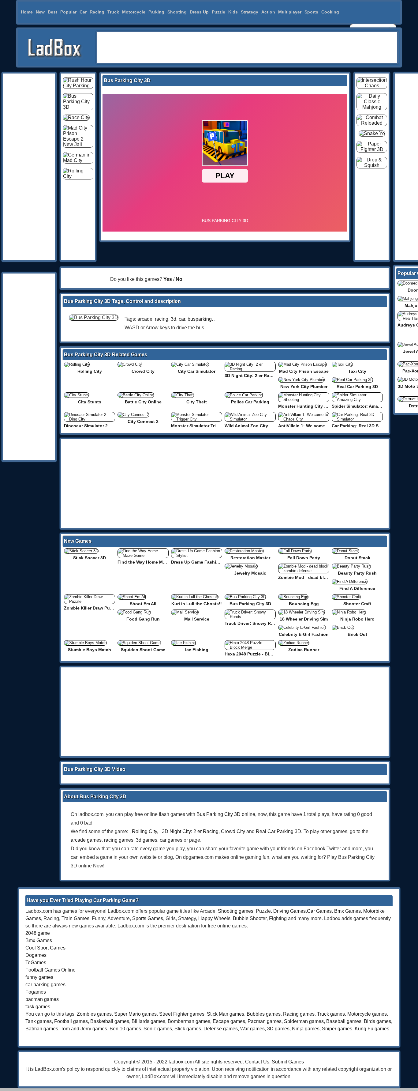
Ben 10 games (125, 1028)
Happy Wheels (214, 918)
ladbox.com (181, 1061)
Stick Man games (225, 1014)
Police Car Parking (250, 401)
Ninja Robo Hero (357, 619)
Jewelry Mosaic (250, 573)
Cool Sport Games (45, 947)
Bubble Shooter (250, 918)
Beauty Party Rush (357, 573)
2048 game (37, 933)
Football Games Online (50, 969)
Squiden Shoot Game (143, 649)
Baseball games (343, 1021)
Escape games (229, 1021)
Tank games (38, 1021)
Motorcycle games (367, 1014)
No (179, 279)
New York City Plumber (303, 386)
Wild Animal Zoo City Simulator (257, 425)
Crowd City (143, 371)
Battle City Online (143, 401)
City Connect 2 (143, 421)
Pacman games (265, 1021)
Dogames (36, 955)
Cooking (330, 11)
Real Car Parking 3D (357, 386)
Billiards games (148, 1021)
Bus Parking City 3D (250, 603)
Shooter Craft (357, 603)
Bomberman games (189, 1021)
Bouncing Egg (304, 603)
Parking (156, 11)
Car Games (319, 911)
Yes (167, 279)
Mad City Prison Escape (304, 371)
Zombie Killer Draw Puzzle (91, 608)
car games (171, 840)
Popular (68, 11)
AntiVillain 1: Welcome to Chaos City (316, 425)
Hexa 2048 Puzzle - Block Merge (258, 653)
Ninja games (305, 1028)
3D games (278, 1028)
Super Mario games (135, 1014)
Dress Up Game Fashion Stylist (203, 562)
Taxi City (357, 371)
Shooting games (235, 911)
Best (52, 11)
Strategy (249, 11)
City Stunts (89, 401)
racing (161, 319)
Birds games (377, 1021)
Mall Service (196, 619)
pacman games (42, 999)
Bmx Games (347, 911)
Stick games (187, 1028)
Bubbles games (264, 1014)
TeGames (35, 962)
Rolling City (89, 371)
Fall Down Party (303, 557)
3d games (146, 840)
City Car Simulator (196, 371)
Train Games (75, 918)
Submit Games (288, 1061)
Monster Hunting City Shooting (310, 406)
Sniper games (337, 1028)
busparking (200, 319)
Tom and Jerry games (84, 1028)
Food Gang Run (143, 619)
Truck (113, 11)
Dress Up (199, 11)
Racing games (299, 1014)
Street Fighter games (181, 1014)
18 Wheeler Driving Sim (304, 619)
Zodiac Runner (303, 649)
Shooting (177, 11)
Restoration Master (250, 557)
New (40, 11)
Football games (71, 1021)
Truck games (331, 1014)
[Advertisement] (247, 47)
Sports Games (147, 918)
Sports (311, 11)
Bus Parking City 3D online (225, 814)
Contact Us (257, 1061)
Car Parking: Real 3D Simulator (364, 425)
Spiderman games (304, 1021)
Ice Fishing (196, 649)
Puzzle (218, 11)
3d (173, 319)
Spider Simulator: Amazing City (364, 406)
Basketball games (109, 1021)
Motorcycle (133, 11)
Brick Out (357, 634)
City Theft (196, 401)
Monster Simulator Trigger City (203, 425)
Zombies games (94, 1014)
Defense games (220, 1028)
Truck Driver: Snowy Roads (253, 623)
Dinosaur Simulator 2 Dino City (96, 425)
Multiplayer (289, 11)
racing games (118, 840)
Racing (97, 11)
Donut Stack (357, 557)
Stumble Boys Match (89, 649)
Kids (233, 11)
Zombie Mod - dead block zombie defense (322, 577)
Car (83, 11)
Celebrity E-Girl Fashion (304, 634)
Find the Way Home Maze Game (150, 562)
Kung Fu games (372, 1028)
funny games (39, 977)
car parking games (45, 984)
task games (37, 1006)
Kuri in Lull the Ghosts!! (196, 603)
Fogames (35, 992)
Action (268, 11)
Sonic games (158, 1028)
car (182, 319)
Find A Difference (357, 588)
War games (252, 1028)
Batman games (41, 1028)
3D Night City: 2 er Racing (251, 375)
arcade (144, 319)
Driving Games (289, 911)
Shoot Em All (143, 603)
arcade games (86, 840)
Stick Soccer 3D (89, 557)
